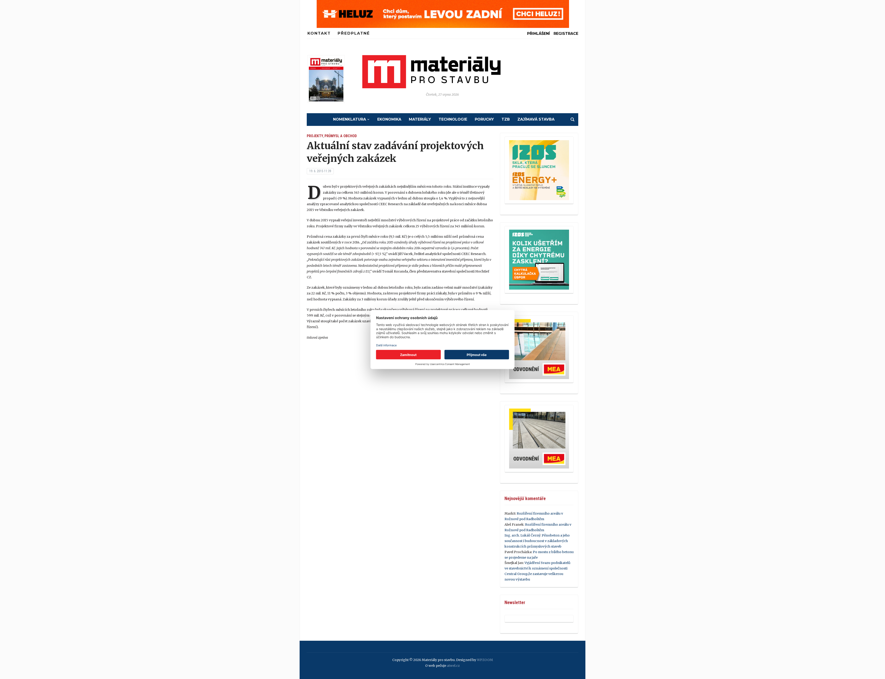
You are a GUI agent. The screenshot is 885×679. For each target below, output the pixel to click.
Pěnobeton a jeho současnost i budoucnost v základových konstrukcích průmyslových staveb (537, 541)
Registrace (566, 33)
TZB (506, 119)
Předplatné (354, 33)
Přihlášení (538, 33)
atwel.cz (453, 666)
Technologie (453, 119)
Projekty (315, 136)
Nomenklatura (349, 119)
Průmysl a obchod (340, 136)
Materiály (420, 119)
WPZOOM (485, 660)
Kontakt (319, 33)
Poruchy (484, 119)
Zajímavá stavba (536, 119)
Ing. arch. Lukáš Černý (522, 535)
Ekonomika (389, 119)
